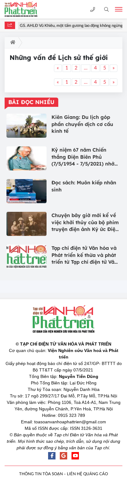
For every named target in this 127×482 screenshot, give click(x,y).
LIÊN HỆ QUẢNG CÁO (87, 474)
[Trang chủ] (11, 42)
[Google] (63, 455)
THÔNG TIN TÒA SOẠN (41, 474)
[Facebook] (51, 455)
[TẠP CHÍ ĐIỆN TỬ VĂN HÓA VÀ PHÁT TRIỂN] (26, 9)
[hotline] (92, 9)
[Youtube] (75, 455)
